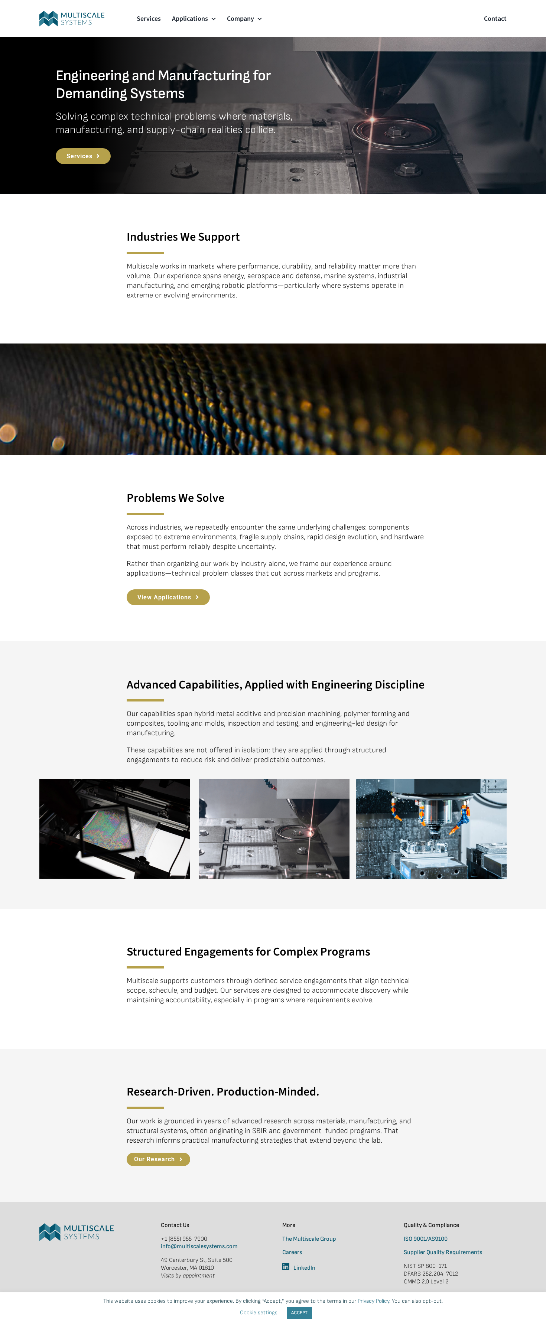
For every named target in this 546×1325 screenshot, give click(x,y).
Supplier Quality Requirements (443, 1252)
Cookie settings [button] (258, 1312)
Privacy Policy (373, 1301)
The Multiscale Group (309, 1239)
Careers (292, 1252)
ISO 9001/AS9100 (426, 1239)
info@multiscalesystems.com (199, 1246)
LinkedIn (304, 1268)
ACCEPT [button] (299, 1313)
